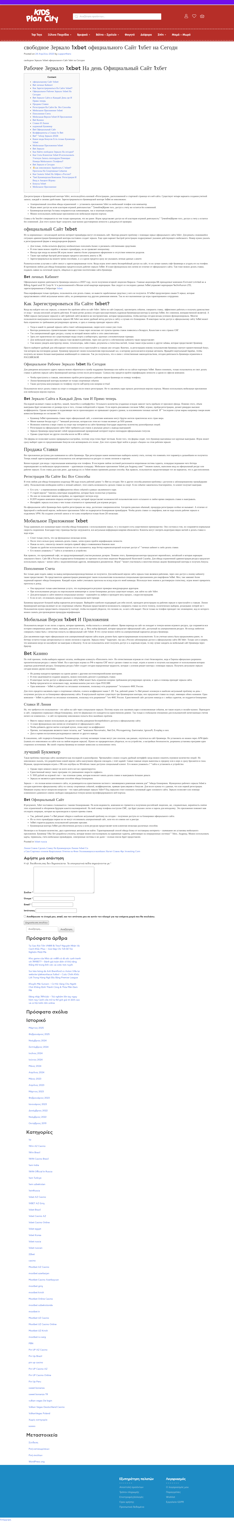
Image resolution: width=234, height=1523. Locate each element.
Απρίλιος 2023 (36, 1085)
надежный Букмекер (42, 126)
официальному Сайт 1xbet (45, 82)
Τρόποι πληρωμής (129, 1492)
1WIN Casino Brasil (39, 1158)
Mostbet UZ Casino (39, 1318)
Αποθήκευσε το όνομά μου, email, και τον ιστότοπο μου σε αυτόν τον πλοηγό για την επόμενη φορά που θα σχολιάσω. (91, 916)
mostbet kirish (36, 1292)
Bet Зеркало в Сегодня (43, 164)
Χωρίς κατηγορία (38, 1419)
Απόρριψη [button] (5, 1519)
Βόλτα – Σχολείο (106, 35)
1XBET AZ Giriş (37, 1203)
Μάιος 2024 (35, 1066)
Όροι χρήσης (126, 1502)
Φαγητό (130, 35)
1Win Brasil (34, 1152)
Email (27, 904)
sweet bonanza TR (38, 1394)
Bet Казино (38, 120)
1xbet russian (35, 1248)
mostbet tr (34, 1311)
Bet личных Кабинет (43, 85)
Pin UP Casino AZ (38, 1369)
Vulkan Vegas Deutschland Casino (47, 1407)
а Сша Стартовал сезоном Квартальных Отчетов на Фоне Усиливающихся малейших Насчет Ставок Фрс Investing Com (82, 851)
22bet (32, 1254)
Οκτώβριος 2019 (37, 1123)
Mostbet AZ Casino (39, 1267)
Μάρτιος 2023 (36, 1091)
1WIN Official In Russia (40, 1171)
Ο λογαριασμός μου (177, 1487)
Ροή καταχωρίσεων (39, 1449)
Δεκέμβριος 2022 (38, 1110)
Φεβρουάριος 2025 (39, 1034)
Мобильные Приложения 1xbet (48, 145)
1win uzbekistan (37, 1184)
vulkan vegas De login (40, 1400)
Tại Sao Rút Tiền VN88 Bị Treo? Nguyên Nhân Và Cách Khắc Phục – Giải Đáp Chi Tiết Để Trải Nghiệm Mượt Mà (54, 948)
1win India (34, 1165)
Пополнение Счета (42, 113)
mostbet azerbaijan (39, 1273)
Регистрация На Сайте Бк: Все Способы (52, 107)
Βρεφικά (83, 35)
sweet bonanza (37, 1388)
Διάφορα (146, 35)
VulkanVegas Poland (39, 1413)
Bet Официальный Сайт (44, 129)
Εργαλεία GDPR (175, 1502)
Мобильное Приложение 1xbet (48, 110)
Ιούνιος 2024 (36, 1059)
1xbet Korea (35, 1235)
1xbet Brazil (35, 1209)
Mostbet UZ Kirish (38, 1330)
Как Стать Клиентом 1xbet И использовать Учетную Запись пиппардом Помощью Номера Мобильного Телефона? (53, 158)
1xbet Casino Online (39, 1222)
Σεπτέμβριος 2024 (38, 1047)
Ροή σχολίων (36, 1455)
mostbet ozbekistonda (41, 1305)
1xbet (59, 288)
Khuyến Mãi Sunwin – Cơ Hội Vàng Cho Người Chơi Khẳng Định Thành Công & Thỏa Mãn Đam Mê (53, 987)
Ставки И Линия (41, 123)
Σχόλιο (28, 892)
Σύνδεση (33, 1442)
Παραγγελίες (173, 1492)
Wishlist (170, 1497)
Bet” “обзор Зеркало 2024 (45, 136)
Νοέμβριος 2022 (37, 1117)
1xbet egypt (35, 1229)
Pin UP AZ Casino (38, 1349)
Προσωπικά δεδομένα (131, 1506)
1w (30, 1139)
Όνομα (28, 898)
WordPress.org (37, 1461)
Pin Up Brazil (35, 1356)
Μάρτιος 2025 (36, 1028)
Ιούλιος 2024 (36, 1053)
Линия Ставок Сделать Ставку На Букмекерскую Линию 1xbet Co (56, 848)
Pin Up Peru (35, 1381)
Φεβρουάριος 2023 (39, 1098)
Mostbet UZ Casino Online (43, 1324)
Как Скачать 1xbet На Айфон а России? (52, 174)
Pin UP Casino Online (40, 1375)
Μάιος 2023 (35, 1078)
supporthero (64, 54)
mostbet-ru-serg (37, 1337)
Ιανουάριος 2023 (38, 1104)
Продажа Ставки (41, 104)
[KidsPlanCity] (42, 22)
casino (32, 1260)
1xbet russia (41, 841)
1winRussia (34, 1190)
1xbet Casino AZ (37, 1216)
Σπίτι (161, 35)
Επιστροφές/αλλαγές (131, 1497)
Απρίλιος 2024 (36, 1072)
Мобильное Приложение (44, 187)
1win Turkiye (35, 1178)
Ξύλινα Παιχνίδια (59, 35)
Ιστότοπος (29, 910)
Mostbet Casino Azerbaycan (44, 1279)
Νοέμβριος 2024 (37, 1040)
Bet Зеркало (38, 148)
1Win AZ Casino (37, 1146)
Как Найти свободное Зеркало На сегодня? (53, 152)
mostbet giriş (36, 1286)
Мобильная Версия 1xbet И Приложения (52, 117)
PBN (31, 1343)
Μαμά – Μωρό (181, 35)
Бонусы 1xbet (39, 183)
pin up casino (36, 1362)
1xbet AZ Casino (37, 1197)
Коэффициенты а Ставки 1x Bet (48, 132)
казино (32, 1426)
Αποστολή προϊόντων (131, 1487)
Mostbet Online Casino (41, 1299)
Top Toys (37, 35)
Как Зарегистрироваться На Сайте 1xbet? (52, 88)
